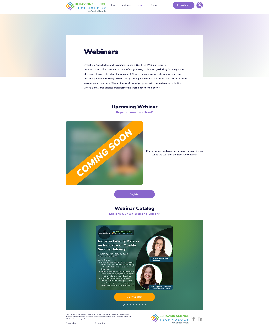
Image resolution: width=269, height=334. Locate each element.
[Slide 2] (142, 304)
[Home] (199, 5)
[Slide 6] (130, 304)
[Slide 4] (136, 304)
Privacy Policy (71, 323)
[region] (199, 5)
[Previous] (71, 265)
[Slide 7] (127, 305)
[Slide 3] (139, 304)
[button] (134, 194)
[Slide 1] (145, 304)
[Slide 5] (133, 304)
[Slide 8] (123, 304)
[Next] (198, 265)
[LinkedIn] (200, 319)
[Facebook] (193, 319)
